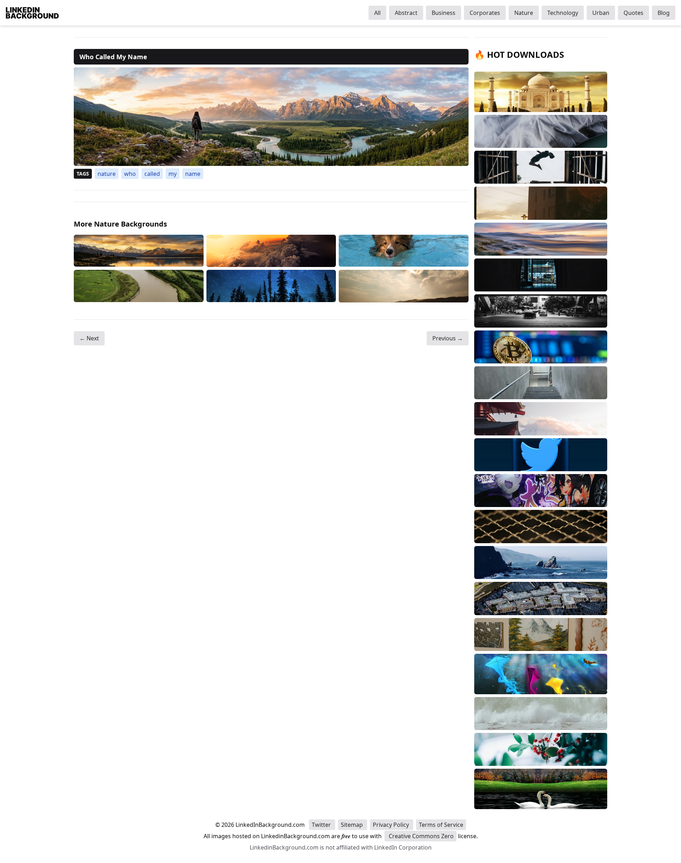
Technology (562, 13)
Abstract (406, 13)
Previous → (447, 338)
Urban (600, 13)
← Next (89, 338)
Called (152, 174)
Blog (664, 13)
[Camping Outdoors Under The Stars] (271, 286)
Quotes (633, 13)
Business (443, 13)
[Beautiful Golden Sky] (139, 251)
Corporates (485, 13)
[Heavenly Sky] (404, 286)
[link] (271, 116)
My (172, 174)
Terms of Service (441, 825)
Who (130, 174)
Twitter (322, 825)
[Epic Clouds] (271, 251)
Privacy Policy (391, 825)
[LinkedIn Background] (32, 12)
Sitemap (352, 825)
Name (192, 174)
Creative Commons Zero (420, 836)
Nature (523, 13)
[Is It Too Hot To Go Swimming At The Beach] (404, 251)
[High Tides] (139, 286)
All (377, 13)
